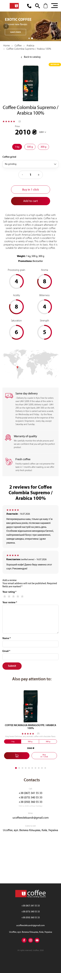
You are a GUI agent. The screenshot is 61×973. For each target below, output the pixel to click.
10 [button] (45, 768)
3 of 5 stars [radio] (13, 596)
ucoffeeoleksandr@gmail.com (31, 817)
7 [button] (35, 768)
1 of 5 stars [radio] (4, 596)
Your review (9, 602)
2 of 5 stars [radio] (9, 596)
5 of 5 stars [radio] (22, 596)
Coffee (18, 45)
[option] (30, 26)
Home (6, 45)
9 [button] (42, 768)
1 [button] (29, 38)
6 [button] (32, 768)
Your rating (9, 591)
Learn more (15, 32)
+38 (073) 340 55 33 (30, 797)
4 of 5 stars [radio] (18, 596)
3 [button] (22, 768)
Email (6, 651)
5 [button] (29, 768)
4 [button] (26, 768)
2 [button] (32, 38)
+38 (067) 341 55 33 (30, 793)
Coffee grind (9, 156)
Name (6, 638)
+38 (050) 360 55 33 (30, 802)
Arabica (30, 45)
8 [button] (39, 768)
